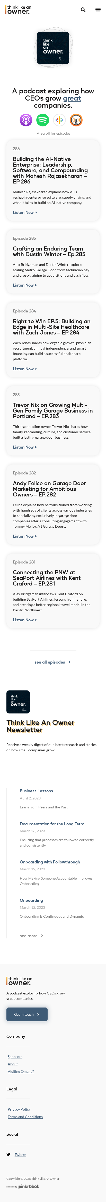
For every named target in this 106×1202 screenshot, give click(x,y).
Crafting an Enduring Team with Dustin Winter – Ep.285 (49, 251)
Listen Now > (25, 212)
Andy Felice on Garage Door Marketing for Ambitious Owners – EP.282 (49, 488)
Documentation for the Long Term (52, 823)
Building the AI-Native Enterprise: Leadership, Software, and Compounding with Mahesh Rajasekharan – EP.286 (50, 170)
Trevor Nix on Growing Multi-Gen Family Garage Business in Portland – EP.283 (53, 410)
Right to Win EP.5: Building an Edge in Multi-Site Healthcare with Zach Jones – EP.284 (52, 326)
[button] (98, 9)
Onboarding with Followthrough (50, 861)
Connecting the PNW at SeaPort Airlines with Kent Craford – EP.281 (47, 577)
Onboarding (31, 900)
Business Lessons (36, 790)
